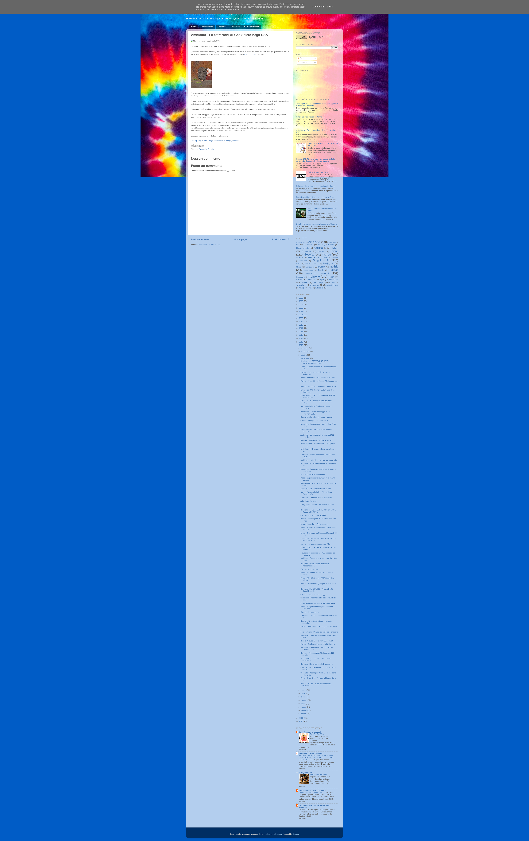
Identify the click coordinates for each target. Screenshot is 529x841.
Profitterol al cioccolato (318, 775)
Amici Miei (332, 242)
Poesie (321, 270)
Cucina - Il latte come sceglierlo (313, 515)
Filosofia (308, 254)
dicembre (305, 348)
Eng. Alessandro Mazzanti (310, 732)
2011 (301, 718)
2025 (301, 301)
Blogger (296, 834)
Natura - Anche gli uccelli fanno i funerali (316, 417)
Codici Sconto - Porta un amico (312, 790)
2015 (301, 335)
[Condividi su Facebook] (200, 145)
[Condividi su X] (197, 145)
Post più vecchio (281, 239)
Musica (321, 267)
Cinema (331, 245)
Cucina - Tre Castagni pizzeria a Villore (316, 544)
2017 (301, 328)
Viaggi (301, 288)
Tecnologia (318, 282)
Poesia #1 (222, 27)
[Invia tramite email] (192, 145)
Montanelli (310, 267)
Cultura (335, 248)
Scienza (311, 279)
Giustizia (299, 257)
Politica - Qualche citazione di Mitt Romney (317, 644)
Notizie (334, 266)
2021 (301, 315)
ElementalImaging (274, 834)
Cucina (318, 247)
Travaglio (300, 285)
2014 (301, 338)
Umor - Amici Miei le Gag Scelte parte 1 (316, 440)
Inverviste (335, 257)
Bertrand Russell (251, 27)
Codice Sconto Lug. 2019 (317, 172)
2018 (301, 325)
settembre (305, 358)
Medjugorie (328, 263)
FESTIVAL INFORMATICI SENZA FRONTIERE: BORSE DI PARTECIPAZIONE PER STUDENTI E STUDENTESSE (316, 758)
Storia (304, 282)
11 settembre (300, 242)
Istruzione (303, 261)
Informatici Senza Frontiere (310, 753)
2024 (301, 305)
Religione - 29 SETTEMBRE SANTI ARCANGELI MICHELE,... (314, 362)
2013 (301, 342)
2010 (301, 721)
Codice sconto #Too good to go (311, 793)
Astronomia (308, 245)
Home (193, 27)
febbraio (304, 710)
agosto (304, 690)
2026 (301, 298)
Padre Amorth (309, 270)
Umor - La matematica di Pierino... (310, 117)
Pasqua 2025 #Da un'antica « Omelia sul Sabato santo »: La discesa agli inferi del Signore (315, 160)
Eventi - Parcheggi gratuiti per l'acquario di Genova (316, 224)
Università (328, 285)
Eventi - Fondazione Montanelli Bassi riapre (317, 603)
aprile (303, 704)
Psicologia (300, 277)
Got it (330, 7)
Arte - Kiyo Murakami (308, 501)
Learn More (318, 7)
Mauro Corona (311, 263)
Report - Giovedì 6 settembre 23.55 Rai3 (316, 641)
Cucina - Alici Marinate (309, 569)
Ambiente (203, 149)
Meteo (298, 267)
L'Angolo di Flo (321, 260)
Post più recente (200, 239)
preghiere (309, 274)
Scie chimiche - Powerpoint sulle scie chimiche (319, 632)
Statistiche (333, 279)
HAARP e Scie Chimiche (317, 257)
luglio (303, 694)
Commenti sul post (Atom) (209, 245)
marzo (304, 707)
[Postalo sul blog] (194, 145)
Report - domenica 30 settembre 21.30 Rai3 (317, 378)
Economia (306, 251)
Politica (334, 269)
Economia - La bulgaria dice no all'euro (315, 489)
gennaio (304, 714)
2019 (301, 322)
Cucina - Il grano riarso (309, 612)
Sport (322, 280)
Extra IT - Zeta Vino (317, 734)
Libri (297, 263)
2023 (301, 308)
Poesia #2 (235, 27)
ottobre (304, 355)
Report (331, 277)
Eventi (334, 251)
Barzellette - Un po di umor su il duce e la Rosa (315, 197)
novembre (305, 352)
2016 (301, 332)
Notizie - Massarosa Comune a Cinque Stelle (318, 387)
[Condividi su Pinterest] (202, 145)
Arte (297, 245)
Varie (336, 285)
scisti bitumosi (250, 54)
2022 (301, 311)
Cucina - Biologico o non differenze (314, 421)
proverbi (324, 273)
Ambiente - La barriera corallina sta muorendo (318, 460)
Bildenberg (321, 245)
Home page (240, 239)
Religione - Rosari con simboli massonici (316, 664)
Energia (211, 149)
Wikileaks (319, 288)
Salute (299, 279)
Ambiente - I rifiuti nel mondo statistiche (316, 498)
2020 (301, 318)
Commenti (303, 63)
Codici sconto (302, 248)
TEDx (333, 282)
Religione (314, 276)
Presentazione (207, 27)
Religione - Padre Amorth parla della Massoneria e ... (314, 565)
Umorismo (314, 285)
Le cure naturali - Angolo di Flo (312, 475)
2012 (301, 345)
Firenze (326, 254)
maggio (304, 700)
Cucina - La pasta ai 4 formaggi (312, 595)
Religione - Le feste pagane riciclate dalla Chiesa (315, 186)
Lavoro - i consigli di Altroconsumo (314, 524)
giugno (304, 697)
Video (310, 288)
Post (301, 58)
